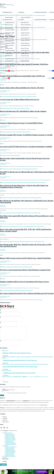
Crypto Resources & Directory (40, 12)
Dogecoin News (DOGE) (10, 50)
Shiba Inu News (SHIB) (10, 437)
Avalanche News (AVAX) (10, 65)
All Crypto (52, 12)
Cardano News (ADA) (9, 45)
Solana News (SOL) (9, 441)
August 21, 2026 (3, 262)
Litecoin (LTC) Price (25, 55)
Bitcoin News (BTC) (9, 17)
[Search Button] (13, 5)
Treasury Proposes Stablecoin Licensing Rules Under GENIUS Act (22, 76)
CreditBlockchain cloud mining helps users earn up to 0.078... (19, 373)
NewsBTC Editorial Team (5, 55)
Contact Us (5, 420)
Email (4, 389)
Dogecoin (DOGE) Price (25, 45)
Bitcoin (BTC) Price (24, 29)
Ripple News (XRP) (9, 436)
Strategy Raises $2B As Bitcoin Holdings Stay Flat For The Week (22, 88)
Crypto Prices (21, 12)
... (3, 379)
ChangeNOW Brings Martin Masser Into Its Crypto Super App (20, 360)
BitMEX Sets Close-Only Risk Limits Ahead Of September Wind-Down (24, 64)
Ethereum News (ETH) (10, 435)
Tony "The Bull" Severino (5, 176)
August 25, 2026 (3, 56)
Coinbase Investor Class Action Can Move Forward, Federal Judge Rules (24, 52)
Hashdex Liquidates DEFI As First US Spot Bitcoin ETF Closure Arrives (24, 281)
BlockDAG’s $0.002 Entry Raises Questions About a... (17, 353)
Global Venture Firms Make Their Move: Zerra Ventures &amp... (20, 366)
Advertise (3, 464)
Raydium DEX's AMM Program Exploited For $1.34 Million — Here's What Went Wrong (22, 15)
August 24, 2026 (3, 68)
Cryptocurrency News (7, 12)
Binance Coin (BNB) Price (26, 17)
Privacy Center (6, 421)
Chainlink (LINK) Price (10, 450)
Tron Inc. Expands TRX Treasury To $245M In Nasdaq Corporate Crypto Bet (26, 135)
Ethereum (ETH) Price (25, 50)
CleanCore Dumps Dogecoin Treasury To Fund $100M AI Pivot (21, 123)
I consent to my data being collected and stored (16, 392)
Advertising (5, 418)
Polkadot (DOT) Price (25, 60)
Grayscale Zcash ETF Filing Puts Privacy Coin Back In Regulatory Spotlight (26, 146)
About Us (5, 416)
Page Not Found (6, 33)
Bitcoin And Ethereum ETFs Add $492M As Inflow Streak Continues (23, 111)
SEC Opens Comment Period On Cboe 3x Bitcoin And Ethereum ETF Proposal (26, 293)
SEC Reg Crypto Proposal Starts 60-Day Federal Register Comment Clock (25, 270)
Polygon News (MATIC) (10, 444)
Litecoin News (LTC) (9, 60)
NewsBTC (3, 190)
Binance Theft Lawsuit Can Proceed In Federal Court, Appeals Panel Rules (25, 258)
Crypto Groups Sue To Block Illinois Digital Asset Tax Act (19, 99)
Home (1, 33)
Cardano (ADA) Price (9, 449)
